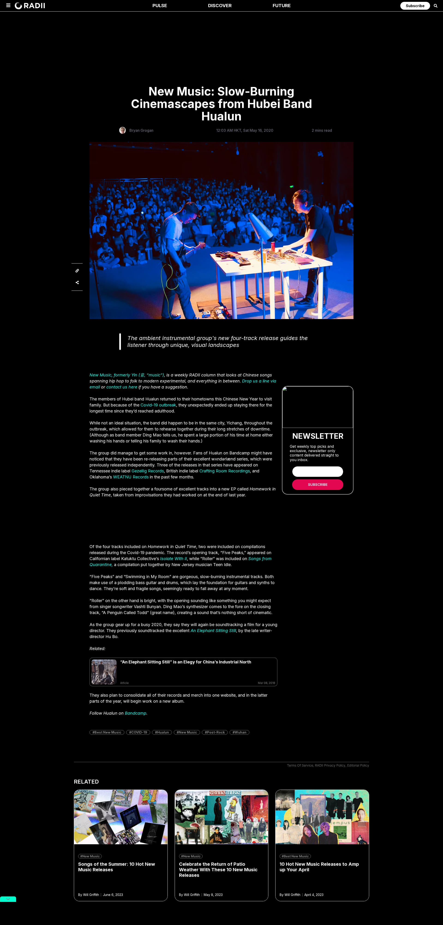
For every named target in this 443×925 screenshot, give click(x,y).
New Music (188, 732)
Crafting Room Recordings (224, 470)
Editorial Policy (358, 765)
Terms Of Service (300, 765)
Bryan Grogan (141, 130)
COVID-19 (139, 732)
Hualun (163, 732)
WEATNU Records (131, 476)
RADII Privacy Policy (330, 765)
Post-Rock (216, 732)
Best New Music (108, 732)
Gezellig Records (148, 470)
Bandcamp (135, 713)
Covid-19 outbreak (158, 405)
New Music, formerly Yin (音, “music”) (127, 375)
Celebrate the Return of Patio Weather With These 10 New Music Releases (218, 869)
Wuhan (240, 732)
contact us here (121, 387)
